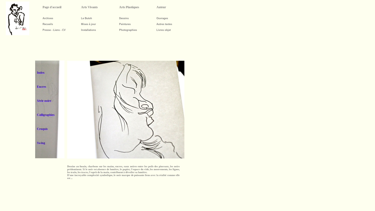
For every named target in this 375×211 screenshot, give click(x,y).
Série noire (44, 100)
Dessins (124, 18)
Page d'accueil (52, 7)
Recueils (48, 24)
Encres (41, 86)
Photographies (128, 30)
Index (41, 72)
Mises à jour (88, 24)
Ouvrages (162, 18)
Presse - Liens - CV (54, 30)
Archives (48, 18)
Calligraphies (45, 114)
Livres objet (163, 30)
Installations (88, 30)
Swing (41, 143)
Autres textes (164, 24)
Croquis (42, 129)
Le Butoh (86, 18)
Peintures (125, 24)
